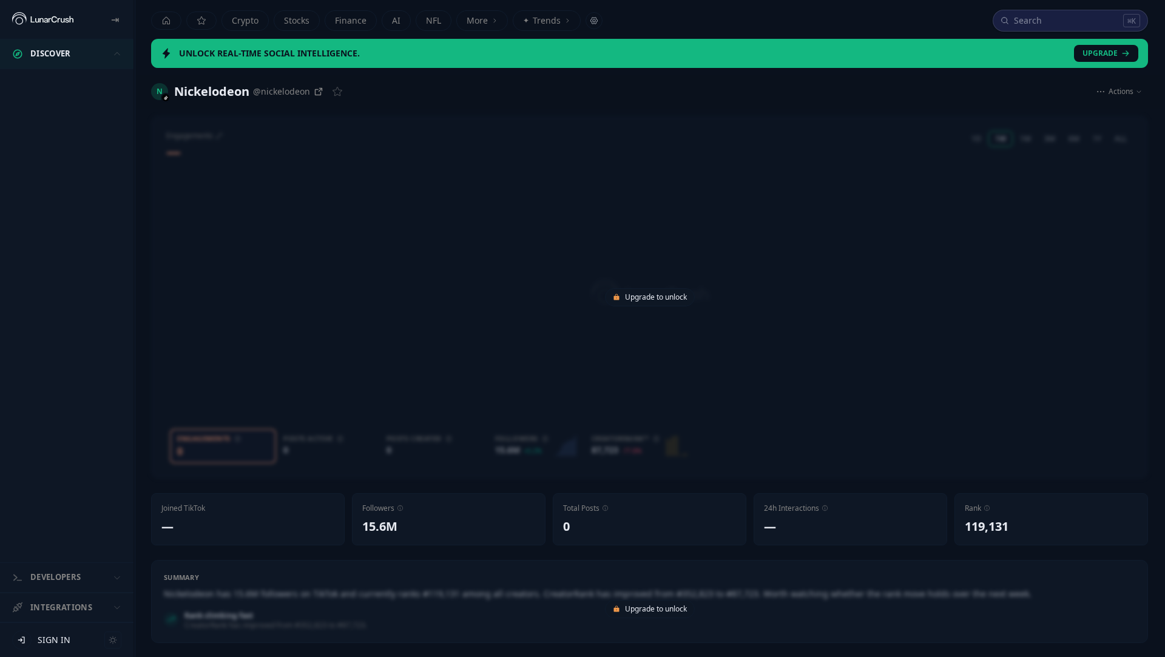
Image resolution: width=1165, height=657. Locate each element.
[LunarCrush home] (42, 19)
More (477, 20)
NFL (433, 20)
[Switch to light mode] (112, 640)
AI (396, 20)
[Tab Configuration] (594, 20)
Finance (350, 20)
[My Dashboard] (201, 21)
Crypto (245, 20)
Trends (542, 20)
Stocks (296, 20)
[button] (400, 508)
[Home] (166, 21)
